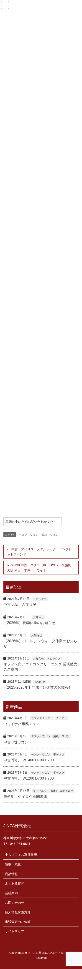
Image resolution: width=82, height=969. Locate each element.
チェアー (61, 718)
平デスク (58, 754)
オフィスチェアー (42, 718)
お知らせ (38, 617)
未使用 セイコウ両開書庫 (25, 796)
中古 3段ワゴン (15, 742)
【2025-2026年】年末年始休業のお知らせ (37, 687)
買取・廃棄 (13, 864)
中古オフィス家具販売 (21, 854)
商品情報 (11, 874)
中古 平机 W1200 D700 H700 (28, 778)
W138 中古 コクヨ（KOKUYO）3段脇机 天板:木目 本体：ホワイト (40, 567)
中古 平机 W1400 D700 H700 (28, 760)
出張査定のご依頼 (18, 922)
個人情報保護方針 (18, 912)
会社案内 (11, 893)
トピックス (40, 599)
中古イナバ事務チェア (21, 724)
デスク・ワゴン (28, 534)
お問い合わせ (14, 902)
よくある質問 (14, 883)
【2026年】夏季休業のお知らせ (29, 623)
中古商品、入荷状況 (19, 605)
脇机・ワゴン (50, 534)
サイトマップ (14, 931)
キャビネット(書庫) (45, 791)
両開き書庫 (66, 791)
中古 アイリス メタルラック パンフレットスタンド (39, 551)
